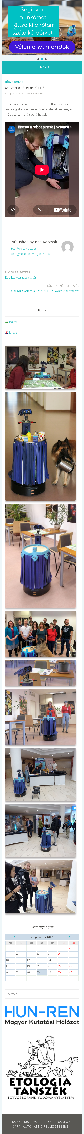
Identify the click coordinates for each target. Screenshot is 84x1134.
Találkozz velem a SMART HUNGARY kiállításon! (44, 288)
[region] (42, 30)
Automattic (33, 1126)
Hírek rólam (14, 81)
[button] (15, 27)
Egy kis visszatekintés (21, 275)
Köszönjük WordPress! (32, 1122)
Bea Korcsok (35, 93)
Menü (44, 67)
